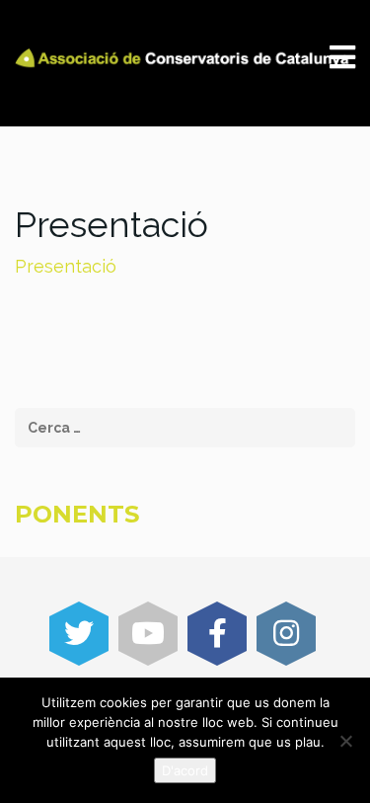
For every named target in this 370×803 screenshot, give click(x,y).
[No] (345, 741)
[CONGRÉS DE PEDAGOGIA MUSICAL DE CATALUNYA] (185, 57)
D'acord (185, 770)
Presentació (65, 266)
